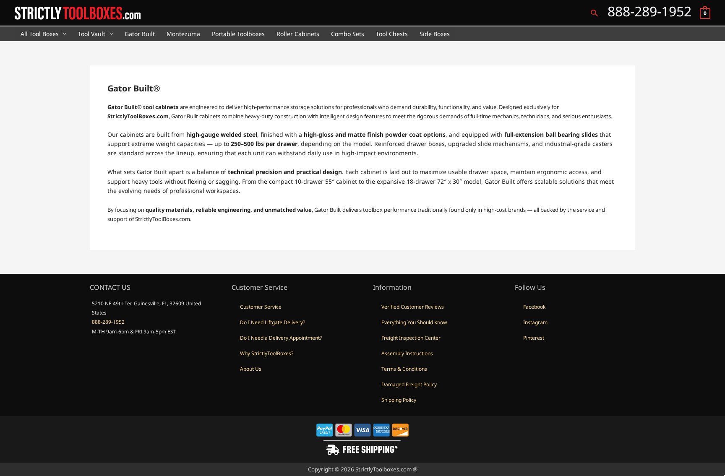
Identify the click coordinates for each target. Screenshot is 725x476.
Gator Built (140, 34)
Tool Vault (91, 34)
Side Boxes (435, 34)
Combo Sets (347, 34)
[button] (594, 13)
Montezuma (183, 34)
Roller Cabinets (297, 34)
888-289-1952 (108, 321)
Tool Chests (392, 34)
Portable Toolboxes (238, 34)
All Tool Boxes (40, 34)
